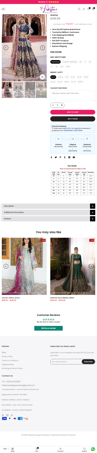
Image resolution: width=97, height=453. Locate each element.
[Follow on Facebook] (3, 415)
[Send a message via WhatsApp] (93, 449)
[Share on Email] (74, 157)
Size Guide (56, 51)
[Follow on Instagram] (7, 415)
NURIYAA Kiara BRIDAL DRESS (62, 298)
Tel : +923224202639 (11, 381)
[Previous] (6, 47)
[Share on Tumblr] (65, 157)
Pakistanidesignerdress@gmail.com (18, 385)
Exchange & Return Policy (12, 368)
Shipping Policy (8, 364)
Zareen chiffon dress (11, 298)
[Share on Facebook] (51, 157)
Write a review (48, 328)
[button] (6, 449)
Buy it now (73, 119)
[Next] (42, 47)
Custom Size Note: (58, 88)
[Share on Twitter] (56, 157)
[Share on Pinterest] (60, 157)
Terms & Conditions (10, 360)
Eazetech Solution (68, 435)
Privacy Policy (7, 356)
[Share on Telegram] (69, 157)
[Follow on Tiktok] (12, 415)
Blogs (4, 352)
